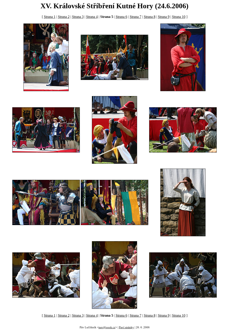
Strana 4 (92, 17)
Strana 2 (64, 17)
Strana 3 (78, 17)
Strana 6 (121, 17)
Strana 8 (149, 17)
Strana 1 (49, 17)
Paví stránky (126, 327)
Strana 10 (178, 17)
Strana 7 (135, 17)
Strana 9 (164, 17)
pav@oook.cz (107, 327)
